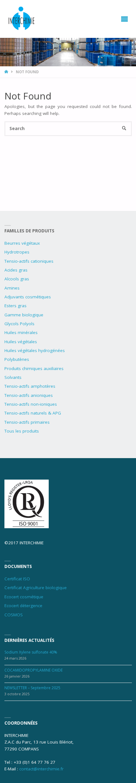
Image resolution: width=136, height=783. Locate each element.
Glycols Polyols (19, 323)
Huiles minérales (21, 332)
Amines (12, 288)
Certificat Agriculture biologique (35, 587)
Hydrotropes (16, 252)
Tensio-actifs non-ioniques (30, 404)
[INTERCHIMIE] (21, 19)
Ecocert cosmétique (23, 597)
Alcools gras (16, 279)
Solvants (13, 377)
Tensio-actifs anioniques (28, 395)
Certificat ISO (17, 579)
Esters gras (15, 305)
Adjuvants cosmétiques (27, 297)
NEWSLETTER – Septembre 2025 (32, 687)
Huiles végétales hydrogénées (34, 350)
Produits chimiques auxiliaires (34, 368)
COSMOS (13, 615)
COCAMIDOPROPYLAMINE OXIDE (33, 670)
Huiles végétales (20, 341)
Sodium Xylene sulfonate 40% (30, 652)
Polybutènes (16, 359)
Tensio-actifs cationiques (28, 261)
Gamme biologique (23, 315)
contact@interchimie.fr (41, 769)
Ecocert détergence (23, 605)
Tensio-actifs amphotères (29, 386)
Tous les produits (21, 431)
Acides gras (16, 270)
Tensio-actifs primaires (27, 422)
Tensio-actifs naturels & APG (32, 413)
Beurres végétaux (22, 243)
